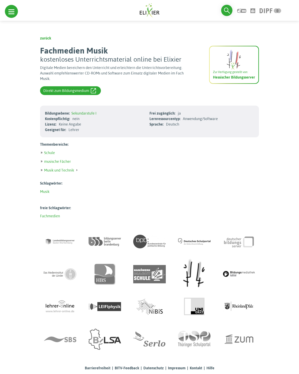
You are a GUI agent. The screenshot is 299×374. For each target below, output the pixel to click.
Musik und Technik (59, 170)
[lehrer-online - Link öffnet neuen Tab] (60, 306)
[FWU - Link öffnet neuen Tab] (60, 274)
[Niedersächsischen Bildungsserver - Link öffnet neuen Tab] (149, 306)
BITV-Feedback (127, 368)
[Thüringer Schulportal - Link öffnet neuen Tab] (194, 339)
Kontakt (196, 368)
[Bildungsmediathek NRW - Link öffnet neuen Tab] (239, 274)
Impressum (177, 368)
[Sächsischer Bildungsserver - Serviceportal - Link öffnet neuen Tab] (60, 339)
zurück (45, 38)
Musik (44, 191)
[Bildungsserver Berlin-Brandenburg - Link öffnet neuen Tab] (104, 241)
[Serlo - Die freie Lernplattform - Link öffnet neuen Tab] (149, 339)
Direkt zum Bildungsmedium (66, 91)
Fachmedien (50, 216)
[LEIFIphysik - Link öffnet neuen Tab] (104, 306)
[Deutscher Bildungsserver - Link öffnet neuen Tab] (239, 241)
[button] (11, 11)
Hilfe (210, 368)
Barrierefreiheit (97, 368)
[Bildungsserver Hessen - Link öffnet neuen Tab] (194, 274)
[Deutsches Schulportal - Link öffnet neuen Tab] (194, 241)
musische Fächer (57, 161)
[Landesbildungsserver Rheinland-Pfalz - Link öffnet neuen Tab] (239, 306)
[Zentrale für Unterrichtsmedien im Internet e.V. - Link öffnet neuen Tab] (239, 339)
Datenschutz (153, 368)
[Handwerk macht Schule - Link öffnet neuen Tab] (149, 274)
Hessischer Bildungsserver (234, 77)
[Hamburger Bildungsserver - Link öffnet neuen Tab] (104, 274)
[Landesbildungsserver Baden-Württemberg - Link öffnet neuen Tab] (60, 241)
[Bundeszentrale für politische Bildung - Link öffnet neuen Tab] (149, 241)
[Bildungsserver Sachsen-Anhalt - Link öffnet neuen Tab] (104, 339)
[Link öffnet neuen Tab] (270, 10)
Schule (49, 153)
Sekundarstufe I (83, 113)
